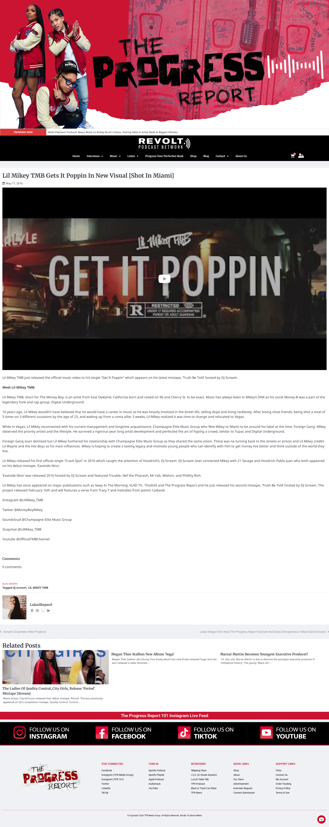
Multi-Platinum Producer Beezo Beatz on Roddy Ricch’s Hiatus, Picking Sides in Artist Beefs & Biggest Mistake (113, 132)
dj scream (19, 588)
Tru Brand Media (194, 815)
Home (76, 156)
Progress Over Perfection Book (164, 156)
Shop (193, 156)
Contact (220, 156)
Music (113, 156)
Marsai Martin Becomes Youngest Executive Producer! (264, 654)
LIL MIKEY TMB (38, 588)
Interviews (93, 156)
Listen (131, 156)
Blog (206, 156)
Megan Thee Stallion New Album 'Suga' (142, 654)
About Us (241, 156)
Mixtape (13, 583)
